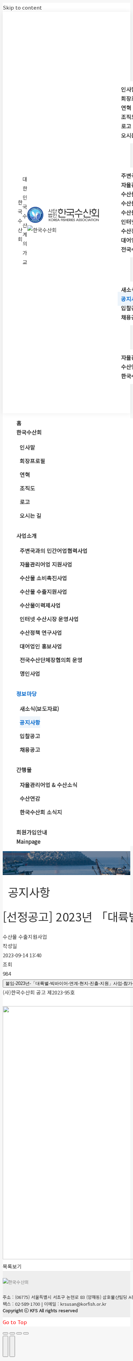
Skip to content (22, 7)
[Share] (12, 1333)
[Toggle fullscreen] (19, 1333)
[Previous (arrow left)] (5, 1346)
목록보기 (12, 1266)
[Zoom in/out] (26, 1333)
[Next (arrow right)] (12, 1346)
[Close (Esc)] (5, 1333)
